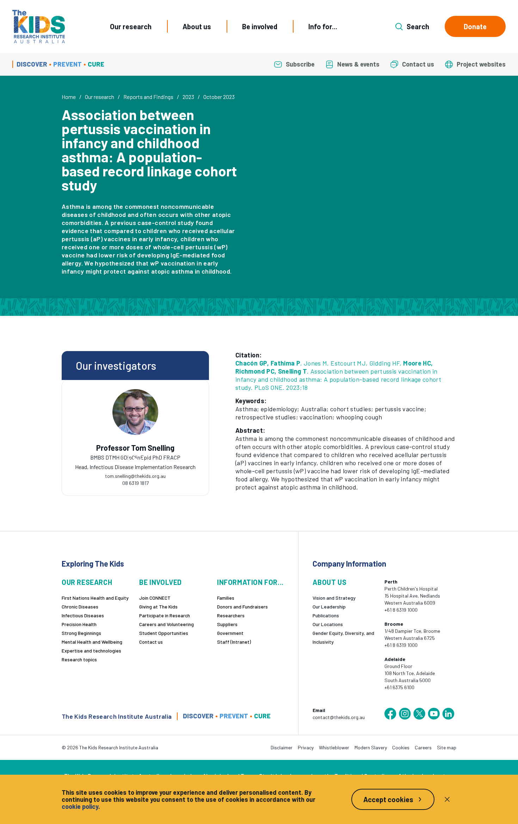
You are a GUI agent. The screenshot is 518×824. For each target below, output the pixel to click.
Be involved (259, 26)
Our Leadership (329, 607)
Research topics (79, 659)
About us (197, 26)
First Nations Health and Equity (95, 598)
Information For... (250, 582)
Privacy (306, 747)
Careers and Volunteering (166, 624)
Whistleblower (334, 747)
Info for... (322, 26)
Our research (131, 26)
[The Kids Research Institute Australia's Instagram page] (405, 714)
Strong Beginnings (81, 633)
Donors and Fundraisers (242, 607)
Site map (446, 747)
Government (230, 633)
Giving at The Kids (158, 607)
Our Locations (328, 624)
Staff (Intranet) (234, 642)
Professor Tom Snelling (135, 448)
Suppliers (227, 624)
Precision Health (79, 624)
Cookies (400, 747)
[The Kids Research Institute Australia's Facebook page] (390, 714)
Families (225, 598)
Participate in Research (164, 615)
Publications (326, 615)
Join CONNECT (155, 598)
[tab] (128, 460)
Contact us (151, 642)
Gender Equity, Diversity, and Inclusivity (343, 637)
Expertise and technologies (91, 651)
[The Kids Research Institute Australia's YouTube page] (434, 714)
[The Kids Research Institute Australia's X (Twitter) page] (419, 714)
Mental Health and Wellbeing (92, 642)
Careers (423, 747)
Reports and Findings (148, 96)
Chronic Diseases (80, 607)
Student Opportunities (163, 633)
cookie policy (80, 806)
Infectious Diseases (83, 615)
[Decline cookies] (447, 799)
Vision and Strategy (334, 598)
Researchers (231, 615)
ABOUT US (329, 582)
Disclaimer (281, 747)
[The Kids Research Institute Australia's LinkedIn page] (448, 714)
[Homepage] (38, 26)
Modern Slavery (370, 747)
